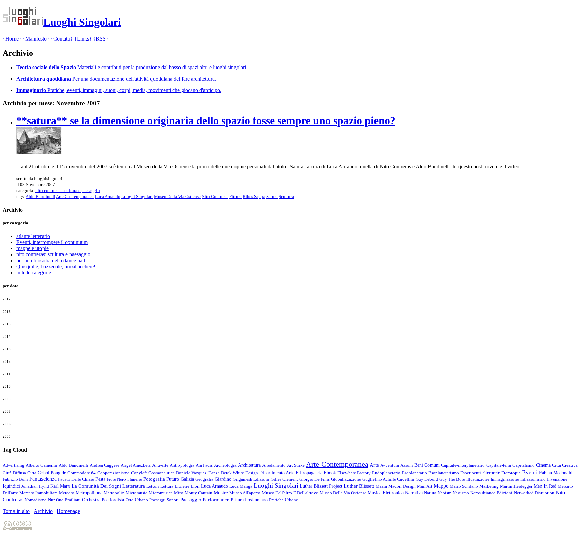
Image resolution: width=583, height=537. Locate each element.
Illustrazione (477, 479)
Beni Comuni (427, 465)
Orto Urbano (137, 499)
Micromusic (136, 492)
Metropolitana (89, 492)
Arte (374, 465)
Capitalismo (523, 465)
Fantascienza (43, 479)
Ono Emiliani (68, 499)
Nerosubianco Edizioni (491, 492)
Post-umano (256, 499)
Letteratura (133, 486)
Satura (272, 196)
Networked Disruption (534, 492)
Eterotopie (511, 472)
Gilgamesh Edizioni (251, 479)
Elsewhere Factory (354, 472)
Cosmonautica (161, 472)
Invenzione (557, 479)
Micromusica (161, 492)
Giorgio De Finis (314, 479)
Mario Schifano (464, 486)
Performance (216, 499)
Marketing (489, 486)
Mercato (66, 492)
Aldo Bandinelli (40, 196)
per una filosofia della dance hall (50, 260)
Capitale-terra (498, 465)
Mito (178, 492)
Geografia (204, 479)
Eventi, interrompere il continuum (52, 242)
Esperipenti (470, 472)
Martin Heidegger (516, 486)
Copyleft (139, 472)
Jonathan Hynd (35, 486)
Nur (51, 499)
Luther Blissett (359, 486)
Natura (430, 492)
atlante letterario (33, 236)
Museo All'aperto (244, 492)
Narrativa (414, 492)
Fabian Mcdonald (555, 472)
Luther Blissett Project (321, 486)
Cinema (543, 465)
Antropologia (182, 465)
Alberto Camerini (41, 465)
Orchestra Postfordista (103, 499)
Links (83, 39)
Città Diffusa (14, 472)
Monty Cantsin (198, 492)
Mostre (221, 492)
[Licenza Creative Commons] (17, 528)
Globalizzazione (346, 479)
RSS (100, 39)
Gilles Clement (284, 479)
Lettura (166, 486)
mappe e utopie (32, 248)
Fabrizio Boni (15, 479)
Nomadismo (36, 499)
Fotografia (154, 479)
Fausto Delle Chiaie (76, 479)
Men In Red (545, 486)
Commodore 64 (81, 472)
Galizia (187, 479)
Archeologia (225, 465)
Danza (214, 472)
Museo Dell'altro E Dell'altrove (290, 492)
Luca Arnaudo (107, 196)
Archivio (43, 511)
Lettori (152, 486)
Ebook (330, 472)
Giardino (223, 479)
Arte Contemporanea (75, 196)
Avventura (389, 465)
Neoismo (461, 492)
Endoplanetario (386, 472)
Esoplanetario (414, 472)
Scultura (286, 196)
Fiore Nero (116, 479)
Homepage (68, 511)
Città (31, 472)
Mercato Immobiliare (38, 492)
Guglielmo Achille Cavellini (388, 479)
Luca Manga (240, 486)
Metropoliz (114, 492)
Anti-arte (160, 465)
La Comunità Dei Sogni (96, 486)
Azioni (406, 465)
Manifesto (36, 39)
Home (12, 39)
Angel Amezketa (136, 465)
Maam (381, 486)
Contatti (62, 39)
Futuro (172, 479)
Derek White (232, 472)
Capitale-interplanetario (463, 465)
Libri (195, 486)
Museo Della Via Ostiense (177, 196)
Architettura (249, 465)
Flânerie (134, 479)
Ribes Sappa (254, 196)
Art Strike (296, 465)
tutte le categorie (33, 272)
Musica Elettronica (386, 492)
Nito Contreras (215, 196)
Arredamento (274, 465)
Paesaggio (190, 499)
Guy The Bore (452, 479)
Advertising (13, 465)
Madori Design (402, 486)
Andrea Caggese (104, 465)
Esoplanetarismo (443, 472)
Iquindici (11, 486)
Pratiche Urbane (283, 499)
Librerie (182, 486)
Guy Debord (427, 479)
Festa (100, 479)
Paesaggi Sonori (164, 499)
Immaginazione (505, 479)
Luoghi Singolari (137, 196)
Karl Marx (60, 486)
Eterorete (491, 472)
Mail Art (424, 486)
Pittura (235, 196)
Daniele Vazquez (191, 472)
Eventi (530, 472)
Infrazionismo (533, 479)
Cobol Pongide (52, 472)
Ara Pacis (204, 465)
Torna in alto (16, 511)
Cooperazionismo (113, 472)
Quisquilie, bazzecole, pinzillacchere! (55, 266)
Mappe (441, 486)
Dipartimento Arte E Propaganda (290, 472)
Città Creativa (565, 465)
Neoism (444, 492)
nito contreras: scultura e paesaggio (67, 190)
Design (251, 472)
